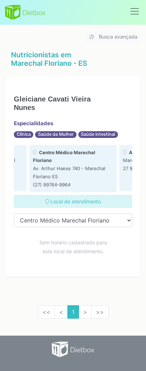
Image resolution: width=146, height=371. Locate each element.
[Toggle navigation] (134, 11)
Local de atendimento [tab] (75, 201)
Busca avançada (117, 37)
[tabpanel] (73, 168)
